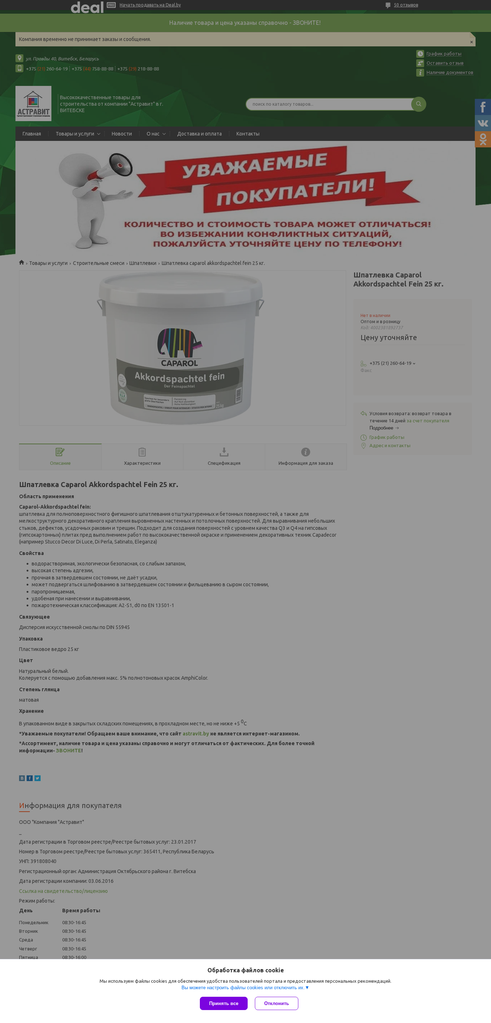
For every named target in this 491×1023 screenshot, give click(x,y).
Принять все (223, 1003)
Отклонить (276, 1003)
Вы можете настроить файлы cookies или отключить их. (243, 987)
